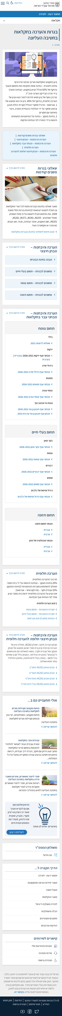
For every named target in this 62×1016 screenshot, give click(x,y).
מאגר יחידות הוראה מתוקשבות (42, 882)
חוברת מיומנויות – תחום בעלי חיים (38, 614)
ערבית (47, 534)
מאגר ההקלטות (49, 897)
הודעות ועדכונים (49, 925)
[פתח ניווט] (2, 4)
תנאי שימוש (34, 1004)
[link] (31, 135)
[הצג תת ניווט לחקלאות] (4, 20)
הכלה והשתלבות (49, 911)
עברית (47, 530)
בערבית (46, 359)
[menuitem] (31, 855)
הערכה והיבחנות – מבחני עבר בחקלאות (31, 143)
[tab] (31, 260)
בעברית (18, 355)
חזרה (57, 45)
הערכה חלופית (31, 147)
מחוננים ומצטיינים (48, 918)
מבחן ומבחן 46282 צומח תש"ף (40, 678)
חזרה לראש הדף (17, 168)
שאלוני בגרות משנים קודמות (31, 135)
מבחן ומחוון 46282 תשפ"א (42, 673)
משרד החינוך (49, 2)
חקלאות (55, 20)
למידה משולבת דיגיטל (46, 904)
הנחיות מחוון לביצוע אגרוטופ (41, 618)
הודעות (18, 1000)
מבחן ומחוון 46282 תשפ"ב (42, 667)
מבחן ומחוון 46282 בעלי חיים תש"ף (38, 684)
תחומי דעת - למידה (49, 14)
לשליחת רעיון (17, 832)
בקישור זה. (19, 992)
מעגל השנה (51, 890)
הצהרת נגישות (20, 1004)
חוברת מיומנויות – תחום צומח (40, 609)
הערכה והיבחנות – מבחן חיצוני (31, 139)
